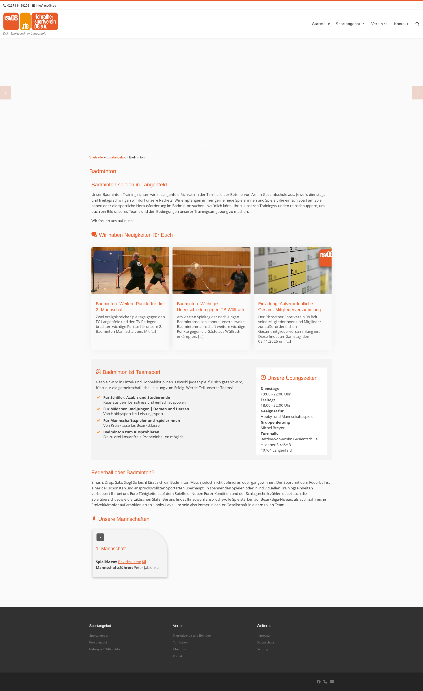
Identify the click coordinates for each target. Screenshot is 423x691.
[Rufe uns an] (325, 682)
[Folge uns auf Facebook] (319, 682)
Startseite (96, 157)
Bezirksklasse (129, 561)
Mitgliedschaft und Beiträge (192, 635)
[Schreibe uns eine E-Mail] (332, 682)
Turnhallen (180, 642)
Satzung (262, 649)
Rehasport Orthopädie (104, 649)
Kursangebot (98, 642)
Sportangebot (116, 157)
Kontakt (178, 656)
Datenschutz (265, 642)
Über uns (179, 649)
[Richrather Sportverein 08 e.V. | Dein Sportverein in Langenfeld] (30, 20)
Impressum (264, 635)
